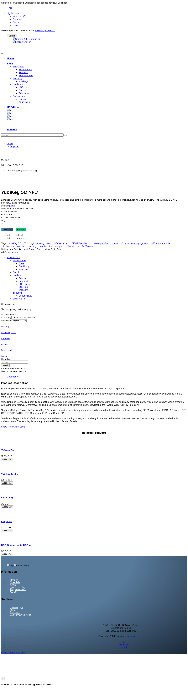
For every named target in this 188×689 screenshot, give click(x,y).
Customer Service (20, 615)
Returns (14, 610)
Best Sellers (25, 69)
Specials (23, 72)
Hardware (18, 84)
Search (5, 365)
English (27, 41)
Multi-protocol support (52, 246)
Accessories (19, 95)
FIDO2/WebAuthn (81, 243)
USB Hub (23, 286)
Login (16, 25)
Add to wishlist (15, 235)
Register (17, 22)
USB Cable (24, 283)
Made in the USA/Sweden (80, 246)
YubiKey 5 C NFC (17, 243)
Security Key (25, 295)
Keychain (23, 269)
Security (17, 78)
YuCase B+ (7, 450)
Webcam (23, 289)
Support (15, 612)
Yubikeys (23, 81)
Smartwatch (19, 298)
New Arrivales (26, 75)
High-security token (40, 243)
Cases (22, 98)
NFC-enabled (61, 243)
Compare (17, 19)
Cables (22, 90)
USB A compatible (160, 243)
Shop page (18, 66)
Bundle (16, 272)
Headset (23, 280)
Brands (14, 580)
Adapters (24, 93)
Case (21, 263)
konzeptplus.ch (135, 636)
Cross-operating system (134, 243)
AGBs (13, 592)
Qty (3, 220)
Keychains (24, 101)
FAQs (10, 7)
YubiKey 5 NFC (9, 473)
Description (13, 376)
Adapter (23, 278)
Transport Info (18, 587)
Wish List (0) (19, 16)
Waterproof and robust (106, 243)
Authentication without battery (19, 246)
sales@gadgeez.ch (45, 30)
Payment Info (18, 589)
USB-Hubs (24, 87)
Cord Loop (24, 266)
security (17, 292)
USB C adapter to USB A (16, 545)
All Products (13, 257)
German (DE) (35, 38)
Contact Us (16, 608)
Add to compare (15, 237)
